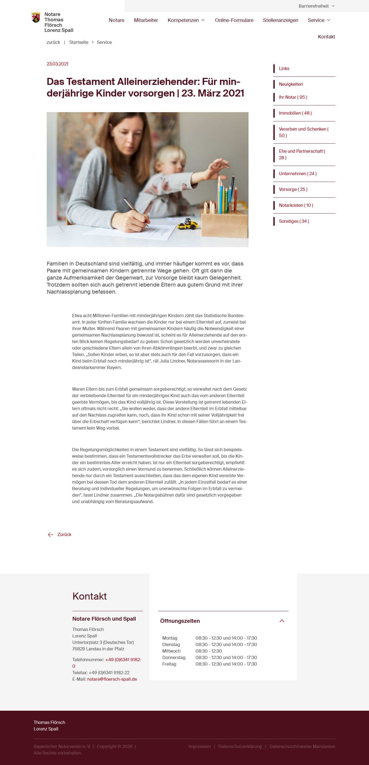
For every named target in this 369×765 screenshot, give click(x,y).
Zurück (63, 534)
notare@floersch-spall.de (112, 679)
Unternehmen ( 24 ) (298, 174)
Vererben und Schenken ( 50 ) (303, 132)
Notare (116, 20)
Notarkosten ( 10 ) (296, 205)
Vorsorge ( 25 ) (293, 189)
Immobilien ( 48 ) (295, 113)
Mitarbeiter (146, 20)
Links (284, 68)
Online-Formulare (234, 20)
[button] (223, 621)
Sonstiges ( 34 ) (294, 221)
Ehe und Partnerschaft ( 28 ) (302, 154)
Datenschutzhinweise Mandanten (302, 746)
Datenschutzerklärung (240, 746)
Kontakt (326, 37)
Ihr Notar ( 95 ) (293, 97)
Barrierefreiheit (314, 6)
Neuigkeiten (291, 84)
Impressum (200, 746)
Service (316, 20)
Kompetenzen (183, 20)
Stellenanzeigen (280, 20)
